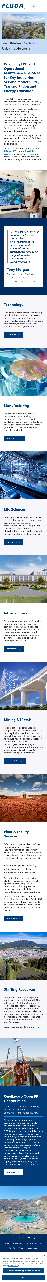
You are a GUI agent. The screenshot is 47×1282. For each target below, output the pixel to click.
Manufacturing (16, 405)
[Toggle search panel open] (33, 6)
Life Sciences (15, 509)
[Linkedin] (12, 1237)
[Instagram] (34, 1237)
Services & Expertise (34, 1243)
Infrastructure (16, 613)
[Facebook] (18, 1237)
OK (23, 1277)
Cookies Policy (13, 1266)
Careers (21, 1248)
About (7, 1243)
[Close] (44, 1255)
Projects (12, 1248)
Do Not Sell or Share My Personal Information (23, 1271)
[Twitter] (23, 1237)
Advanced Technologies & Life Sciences (19, 152)
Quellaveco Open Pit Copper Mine (21, 1098)
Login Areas (32, 1248)
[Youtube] (28, 1237)
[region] (23, 1267)
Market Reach (18, 1243)
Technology (13, 304)
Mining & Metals (17, 719)
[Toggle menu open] (42, 6)
